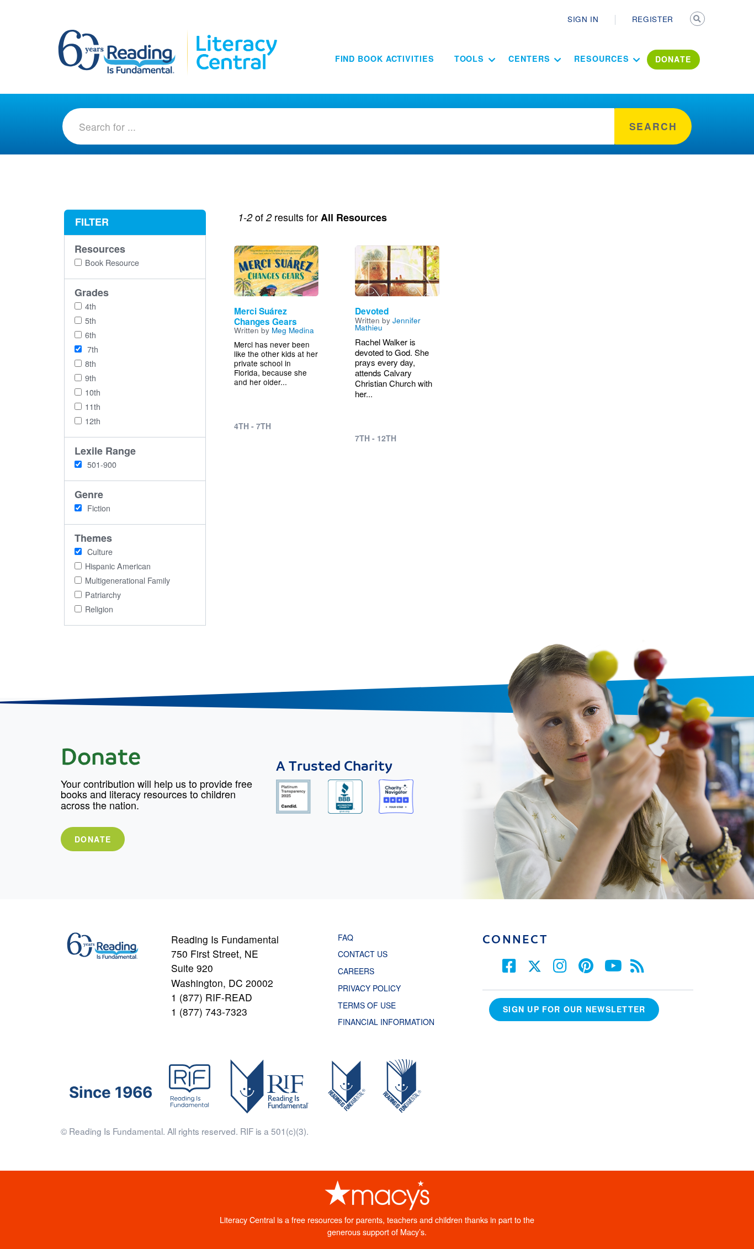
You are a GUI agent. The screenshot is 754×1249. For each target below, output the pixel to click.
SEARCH (698, 20)
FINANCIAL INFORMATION (386, 1021)
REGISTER (652, 18)
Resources (601, 58)
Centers (529, 58)
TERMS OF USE (372, 1005)
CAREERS (356, 970)
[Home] (124, 34)
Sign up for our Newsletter (574, 1009)
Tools (469, 58)
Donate (93, 839)
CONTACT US (366, 953)
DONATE (673, 59)
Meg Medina (293, 329)
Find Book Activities (384, 58)
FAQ (345, 937)
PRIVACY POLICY (369, 988)
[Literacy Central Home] (236, 34)
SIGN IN (583, 18)
